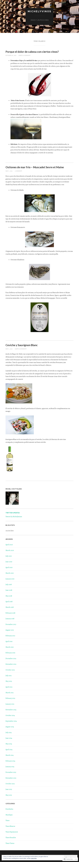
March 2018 (10, 607)
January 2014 (10, 767)
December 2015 (11, 658)
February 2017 (10, 636)
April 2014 (9, 749)
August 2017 (10, 630)
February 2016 (10, 653)
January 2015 (10, 704)
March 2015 (9, 693)
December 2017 (11, 624)
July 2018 (9, 584)
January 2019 (10, 579)
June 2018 (9, 590)
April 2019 (9, 567)
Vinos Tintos (10, 843)
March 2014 (9, 755)
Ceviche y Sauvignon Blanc (22, 345)
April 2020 (9, 545)
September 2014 (11, 721)
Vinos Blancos (10, 826)
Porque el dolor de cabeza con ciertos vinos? (32, 51)
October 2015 (10, 670)
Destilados (9, 809)
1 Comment (18, 171)
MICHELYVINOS (39, 11)
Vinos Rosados (11, 837)
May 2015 (9, 681)
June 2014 (9, 738)
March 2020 (10, 550)
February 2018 (10, 613)
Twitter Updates (13, 513)
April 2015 (9, 687)
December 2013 (11, 772)
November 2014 (11, 710)
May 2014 (9, 744)
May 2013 (9, 795)
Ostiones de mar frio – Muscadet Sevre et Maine (35, 167)
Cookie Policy (34, 858)
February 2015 (10, 698)
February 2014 (10, 761)
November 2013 (11, 778)
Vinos (7, 820)
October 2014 (10, 715)
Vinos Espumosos (12, 832)
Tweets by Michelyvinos (14, 516)
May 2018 (9, 596)
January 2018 (10, 619)
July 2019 (9, 556)
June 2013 (9, 789)
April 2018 (9, 601)
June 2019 (9, 562)
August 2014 (10, 727)
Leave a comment (24, 55)
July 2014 (9, 732)
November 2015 (11, 664)
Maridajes (9, 815)
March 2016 (10, 647)
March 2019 (10, 573)
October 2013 (10, 784)
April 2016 (9, 641)
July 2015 (9, 675)
